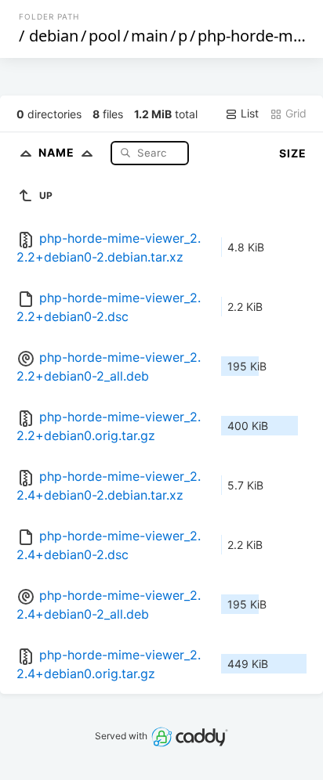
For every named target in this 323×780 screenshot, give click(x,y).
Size (293, 153)
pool (105, 35)
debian (53, 35)
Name (58, 152)
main (149, 35)
